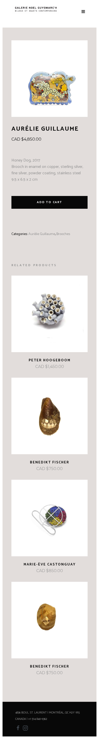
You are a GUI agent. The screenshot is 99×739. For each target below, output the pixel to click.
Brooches (63, 234)
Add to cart (49, 202)
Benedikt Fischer (49, 462)
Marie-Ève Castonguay (50, 565)
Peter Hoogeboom (50, 360)
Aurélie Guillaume (41, 234)
